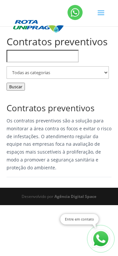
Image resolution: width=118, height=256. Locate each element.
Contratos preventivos (50, 108)
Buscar (15, 87)
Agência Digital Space (75, 196)
